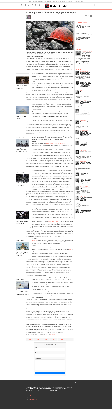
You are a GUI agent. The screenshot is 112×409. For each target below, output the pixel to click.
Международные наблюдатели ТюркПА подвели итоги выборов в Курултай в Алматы (83, 26)
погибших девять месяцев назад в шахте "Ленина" (56, 143)
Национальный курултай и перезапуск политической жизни (85, 211)
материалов (37, 385)
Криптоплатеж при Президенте (84, 174)
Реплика (78, 49)
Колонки (78, 70)
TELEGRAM (52, 334)
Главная (29, 1)
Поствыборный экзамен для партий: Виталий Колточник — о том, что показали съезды (85, 111)
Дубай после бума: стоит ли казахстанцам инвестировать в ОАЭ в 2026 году (85, 143)
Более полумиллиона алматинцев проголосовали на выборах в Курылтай (83, 38)
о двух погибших (45, 81)
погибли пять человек (64, 230)
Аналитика (54, 1)
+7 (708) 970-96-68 (37, 392)
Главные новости (81, 22)
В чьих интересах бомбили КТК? (86, 188)
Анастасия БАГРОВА (35, 15)
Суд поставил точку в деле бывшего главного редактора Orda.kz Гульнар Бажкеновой (86, 93)
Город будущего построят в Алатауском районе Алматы (85, 102)
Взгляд (63, 1)
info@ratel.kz (31, 395)
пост (70, 249)
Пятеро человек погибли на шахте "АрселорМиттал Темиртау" (22, 116)
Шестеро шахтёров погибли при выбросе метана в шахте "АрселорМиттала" (22, 184)
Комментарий (38, 358)
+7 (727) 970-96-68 (44, 392)
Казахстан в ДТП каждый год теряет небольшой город (85, 180)
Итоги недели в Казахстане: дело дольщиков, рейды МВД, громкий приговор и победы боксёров (85, 133)
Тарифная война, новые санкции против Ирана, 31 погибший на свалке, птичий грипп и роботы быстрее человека (85, 84)
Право (59, 1)
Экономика (40, 1)
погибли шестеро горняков (53, 221)
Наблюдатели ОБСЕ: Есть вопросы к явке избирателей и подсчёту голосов (84, 30)
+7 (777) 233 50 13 (33, 397)
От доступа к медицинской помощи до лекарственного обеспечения (86, 199)
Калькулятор (77, 1)
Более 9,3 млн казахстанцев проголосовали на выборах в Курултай (84, 34)
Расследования (47, 1)
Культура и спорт (69, 1)
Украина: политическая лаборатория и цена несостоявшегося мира (85, 73)
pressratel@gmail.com (33, 399)
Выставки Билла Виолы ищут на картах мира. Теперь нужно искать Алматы (85, 123)
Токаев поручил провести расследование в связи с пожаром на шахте (21, 87)
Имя (36, 347)
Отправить (49, 373)
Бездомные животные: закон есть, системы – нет (85, 163)
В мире (82, 1)
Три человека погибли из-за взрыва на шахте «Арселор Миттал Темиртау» (22, 221)
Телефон (37, 352)
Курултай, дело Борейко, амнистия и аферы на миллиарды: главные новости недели (85, 153)
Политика (35, 1)
